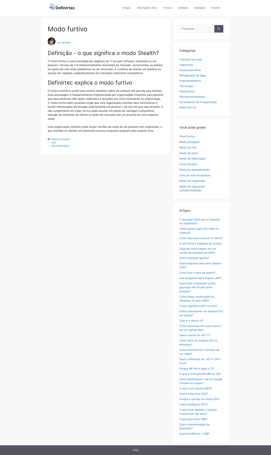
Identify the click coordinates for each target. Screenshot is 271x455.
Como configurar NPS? (193, 404)
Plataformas (187, 91)
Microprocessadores (192, 96)
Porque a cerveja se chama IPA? (199, 399)
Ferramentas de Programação (198, 102)
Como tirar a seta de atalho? (197, 272)
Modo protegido (189, 142)
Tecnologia (186, 86)
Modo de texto (188, 153)
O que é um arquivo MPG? (195, 388)
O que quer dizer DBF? (193, 419)
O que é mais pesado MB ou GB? (200, 373)
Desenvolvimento (190, 70)
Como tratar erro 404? (193, 393)
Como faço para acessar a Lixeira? (201, 238)
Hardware (199, 7)
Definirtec (65, 7)
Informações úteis (147, 7)
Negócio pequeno (60, 139)
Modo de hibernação (192, 158)
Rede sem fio (187, 107)
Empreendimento (190, 80)
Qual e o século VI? (191, 320)
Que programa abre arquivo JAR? (200, 278)
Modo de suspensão (192, 180)
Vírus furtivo (187, 136)
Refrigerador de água (192, 75)
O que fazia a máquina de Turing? (200, 243)
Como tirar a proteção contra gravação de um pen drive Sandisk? (197, 287)
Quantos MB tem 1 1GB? (194, 433)
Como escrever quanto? (194, 258)
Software (183, 7)
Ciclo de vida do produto (194, 175)
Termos (167, 7)
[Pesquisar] (218, 29)
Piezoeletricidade (60, 146)
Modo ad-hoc (188, 147)
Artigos (127, 7)
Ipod (53, 142)
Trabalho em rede (190, 59)
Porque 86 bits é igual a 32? (197, 368)
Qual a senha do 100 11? (194, 335)
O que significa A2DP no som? (198, 306)
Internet (215, 7)
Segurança (186, 64)
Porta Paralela (188, 164)
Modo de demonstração (194, 169)
